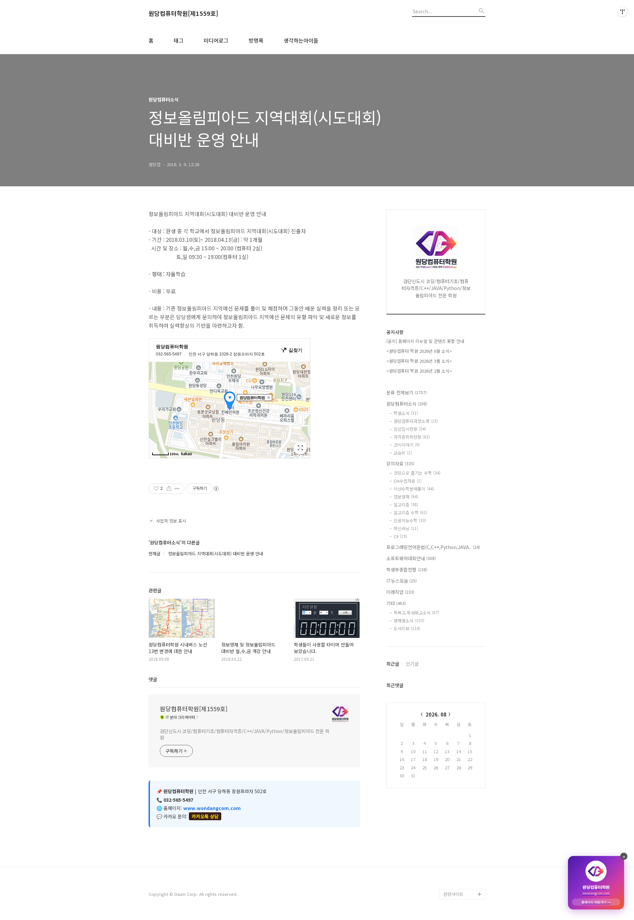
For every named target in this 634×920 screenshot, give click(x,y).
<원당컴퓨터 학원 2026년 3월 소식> (419, 361)
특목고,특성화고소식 (416, 612)
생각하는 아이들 (458, 630)
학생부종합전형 (406, 569)
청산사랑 (452, 725)
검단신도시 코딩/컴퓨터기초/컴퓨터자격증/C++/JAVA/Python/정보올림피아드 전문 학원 (245, 734)
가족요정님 (454, 831)
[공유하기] (169, 489)
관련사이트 (453, 894)
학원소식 (406, 413)
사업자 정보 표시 (171, 521)
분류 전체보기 (406, 392)
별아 (448, 873)
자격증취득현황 (412, 437)
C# (400, 536)
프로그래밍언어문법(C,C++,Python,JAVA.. (433, 547)
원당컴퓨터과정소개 (416, 421)
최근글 (392, 663)
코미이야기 (407, 445)
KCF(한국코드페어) (461, 651)
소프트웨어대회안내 (411, 558)
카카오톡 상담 (205, 816)
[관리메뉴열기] (622, 12)
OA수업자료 (408, 481)
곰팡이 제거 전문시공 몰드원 (463, 793)
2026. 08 (436, 714)
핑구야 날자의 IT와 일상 (463, 709)
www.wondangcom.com (212, 808)
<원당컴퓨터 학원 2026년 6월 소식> (419, 351)
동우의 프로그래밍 (460, 862)
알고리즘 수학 (410, 512)
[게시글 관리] (177, 489)
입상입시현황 (410, 429)
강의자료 (400, 463)
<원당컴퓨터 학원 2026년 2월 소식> (419, 371)
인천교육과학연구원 (461, 661)
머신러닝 (406, 528)
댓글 (153, 679)
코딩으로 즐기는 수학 (417, 473)
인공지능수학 (410, 520)
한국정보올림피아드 (461, 640)
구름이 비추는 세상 (461, 841)
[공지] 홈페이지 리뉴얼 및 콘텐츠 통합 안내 (425, 341)
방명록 (256, 40)
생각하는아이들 (301, 40)
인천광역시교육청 (460, 672)
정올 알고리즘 (456, 683)
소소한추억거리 (458, 852)
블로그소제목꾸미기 (461, 883)
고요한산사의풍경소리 (463, 820)
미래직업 (400, 592)
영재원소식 (409, 620)
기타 (396, 603)
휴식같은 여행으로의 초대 (462, 740)
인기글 (412, 663)
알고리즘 (406, 504)
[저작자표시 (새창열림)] (216, 488)
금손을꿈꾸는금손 (460, 809)
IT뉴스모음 (401, 580)
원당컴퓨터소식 (406, 403)
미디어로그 (216, 40)
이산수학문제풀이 (414, 489)
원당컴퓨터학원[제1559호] (183, 13)
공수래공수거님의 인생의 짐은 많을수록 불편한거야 (464, 767)
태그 (179, 40)
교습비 (403, 453)
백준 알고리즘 (456, 693)
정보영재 (406, 497)
